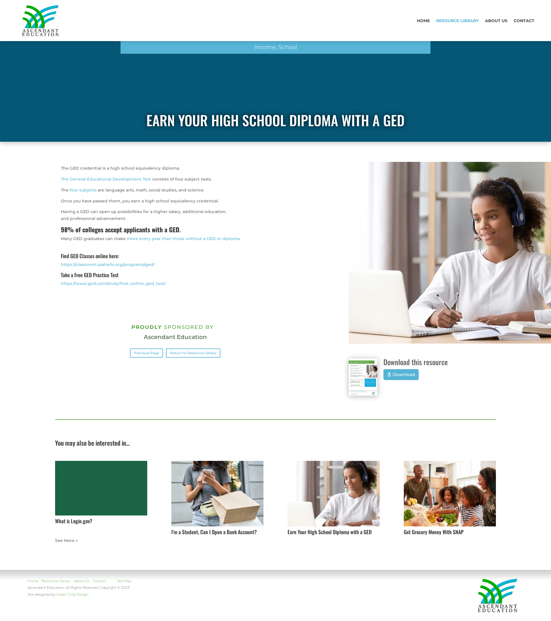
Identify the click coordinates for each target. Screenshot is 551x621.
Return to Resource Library (193, 353)
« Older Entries (70, 540)
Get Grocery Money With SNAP (433, 532)
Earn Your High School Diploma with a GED (330, 532)
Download (404, 374)
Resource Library (457, 20)
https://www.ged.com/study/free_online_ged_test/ (113, 283)
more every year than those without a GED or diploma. (183, 238)
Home (423, 20)
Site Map (124, 581)
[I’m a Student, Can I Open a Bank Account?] (217, 493)
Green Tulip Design (72, 594)
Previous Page (146, 353)
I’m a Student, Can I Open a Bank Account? (214, 532)
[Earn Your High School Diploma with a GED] (334, 493)
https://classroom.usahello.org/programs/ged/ (108, 264)
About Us (82, 581)
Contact (524, 20)
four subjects (83, 190)
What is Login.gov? (73, 521)
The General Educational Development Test (106, 179)
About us (496, 20)
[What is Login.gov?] (101, 488)
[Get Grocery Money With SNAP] (450, 493)
